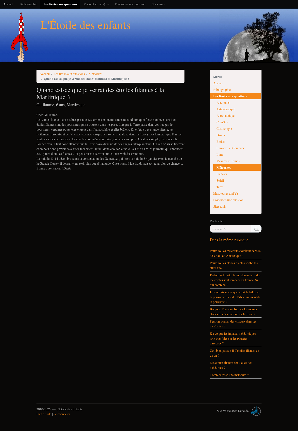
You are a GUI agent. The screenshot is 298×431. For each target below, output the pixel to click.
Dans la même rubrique (229, 239)
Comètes (222, 122)
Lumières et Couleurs (230, 148)
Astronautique (226, 115)
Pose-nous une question (228, 200)
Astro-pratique (226, 109)
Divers (221, 135)
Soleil (220, 180)
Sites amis (219, 206)
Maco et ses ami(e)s (225, 193)
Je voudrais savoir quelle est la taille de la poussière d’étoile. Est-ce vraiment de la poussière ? (235, 297)
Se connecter (62, 414)
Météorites (95, 74)
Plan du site (43, 414)
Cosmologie (224, 128)
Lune (220, 154)
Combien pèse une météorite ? (229, 375)
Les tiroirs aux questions (69, 74)
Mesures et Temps (228, 161)
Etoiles (221, 141)
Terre (220, 187)
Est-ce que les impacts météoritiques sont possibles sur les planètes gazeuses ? (233, 338)
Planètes (222, 174)
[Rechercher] (256, 229)
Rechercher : (218, 221)
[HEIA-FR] (255, 410)
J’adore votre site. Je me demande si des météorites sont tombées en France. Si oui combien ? (235, 280)
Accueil (45, 74)
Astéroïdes (223, 102)
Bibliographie (222, 89)
